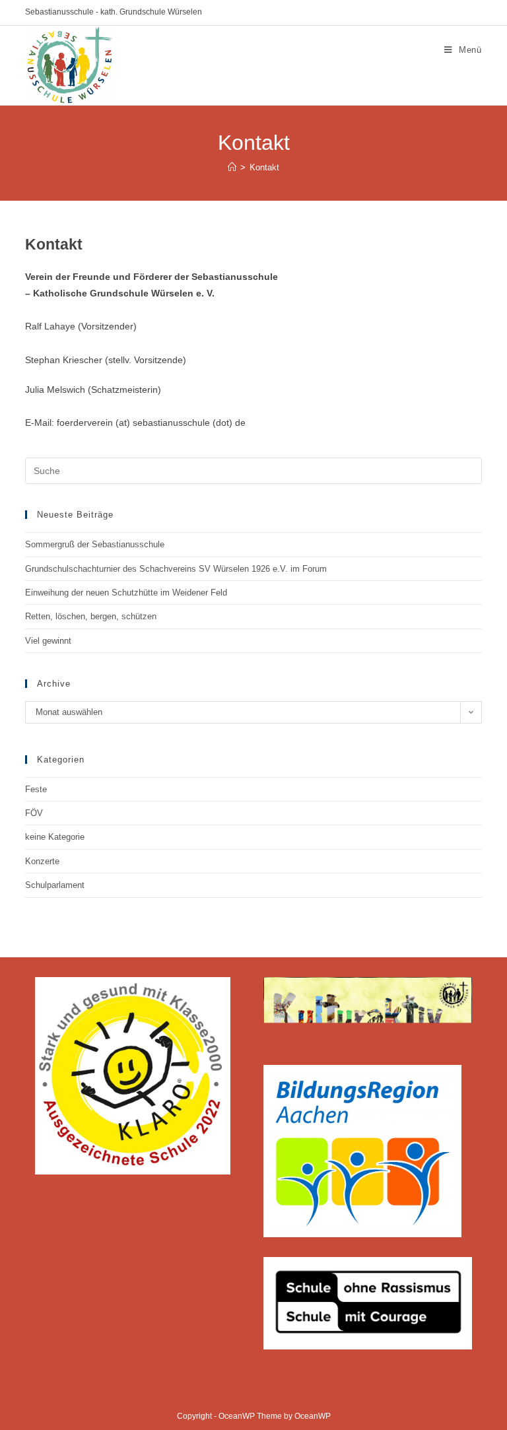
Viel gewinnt (48, 641)
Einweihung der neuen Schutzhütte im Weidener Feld (126, 592)
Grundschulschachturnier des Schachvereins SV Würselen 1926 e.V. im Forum (176, 569)
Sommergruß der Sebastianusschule (94, 544)
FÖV (34, 813)
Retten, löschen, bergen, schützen (90, 616)
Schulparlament (54, 885)
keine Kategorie (54, 837)
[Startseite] (232, 167)
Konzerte (42, 861)
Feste (36, 789)
